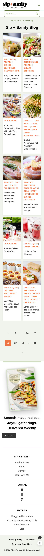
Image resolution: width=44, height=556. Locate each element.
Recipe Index (22, 462)
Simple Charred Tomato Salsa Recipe (31, 207)
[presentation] (12, 45)
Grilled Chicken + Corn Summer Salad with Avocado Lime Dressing (32, 81)
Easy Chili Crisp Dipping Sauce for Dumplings (11, 78)
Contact (22, 470)
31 (34, 343)
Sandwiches (30, 302)
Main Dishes (10, 185)
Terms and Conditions (22, 544)
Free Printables (22, 524)
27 (15, 343)
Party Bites (9, 293)
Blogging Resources (22, 516)
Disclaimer (30, 539)
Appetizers (9, 59)
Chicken (28, 62)
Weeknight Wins (11, 71)
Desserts (8, 290)
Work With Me (22, 475)
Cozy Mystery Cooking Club (22, 520)
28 (23, 343)
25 (34, 333)
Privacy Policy (15, 539)
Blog (22, 528)
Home (13, 21)
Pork (6, 188)
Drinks (27, 247)
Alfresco (28, 59)
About (22, 466)
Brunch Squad (31, 244)
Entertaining (10, 121)
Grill (35, 62)
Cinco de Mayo (31, 188)
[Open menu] (39, 5)
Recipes (8, 62)
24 (27, 333)
